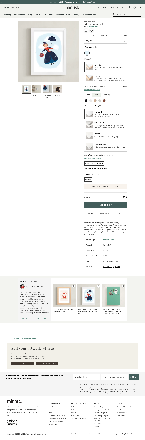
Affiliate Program (100, 407)
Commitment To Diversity (57, 418)
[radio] (105, 67)
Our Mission (53, 407)
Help (73, 407)
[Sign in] (129, 7)
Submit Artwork (115, 7)
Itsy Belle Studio (92, 26)
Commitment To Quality (57, 416)
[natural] (95, 100)
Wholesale (97, 423)
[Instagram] (16, 420)
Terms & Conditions (72, 434)
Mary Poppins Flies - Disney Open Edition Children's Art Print (87, 311)
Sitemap (101, 434)
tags (120, 213)
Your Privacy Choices (78, 418)
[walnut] (104, 100)
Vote (123, 7)
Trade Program (103, 7)
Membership (121, 416)
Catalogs (120, 410)
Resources (121, 403)
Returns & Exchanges (78, 410)
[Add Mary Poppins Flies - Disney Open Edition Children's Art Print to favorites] (98, 286)
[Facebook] (8, 420)
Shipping (74, 413)
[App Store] (12, 425)
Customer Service (78, 403)
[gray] (100, 100)
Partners (97, 403)
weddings (15, 7)
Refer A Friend (122, 413)
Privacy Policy (88, 434)
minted (6, 7)
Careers (51, 410)
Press (50, 413)
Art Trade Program (100, 413)
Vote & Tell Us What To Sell (47, 363)
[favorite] (91, 30)
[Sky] (87, 53)
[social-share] (86, 30)
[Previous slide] (20, 89)
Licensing (97, 426)
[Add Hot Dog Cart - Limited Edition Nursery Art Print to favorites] (73, 286)
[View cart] (139, 7)
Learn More (23, 363)
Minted (16, 339)
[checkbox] (87, 95)
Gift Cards (75, 416)
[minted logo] (72, 7)
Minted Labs (53, 424)
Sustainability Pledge (56, 421)
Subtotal (88, 197)
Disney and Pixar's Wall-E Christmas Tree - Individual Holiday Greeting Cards (112, 311)
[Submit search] (114, 14)
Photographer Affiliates (102, 410)
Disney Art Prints (90, 21)
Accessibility (113, 434)
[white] (90, 100)
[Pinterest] (11, 420)
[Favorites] (134, 7)
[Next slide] (64, 89)
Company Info (54, 403)
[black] (86, 100)
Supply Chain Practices (130, 434)
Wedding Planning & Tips (125, 407)
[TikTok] (14, 420)
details (91, 213)
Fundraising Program (101, 416)
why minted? (105, 213)
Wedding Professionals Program (102, 419)
